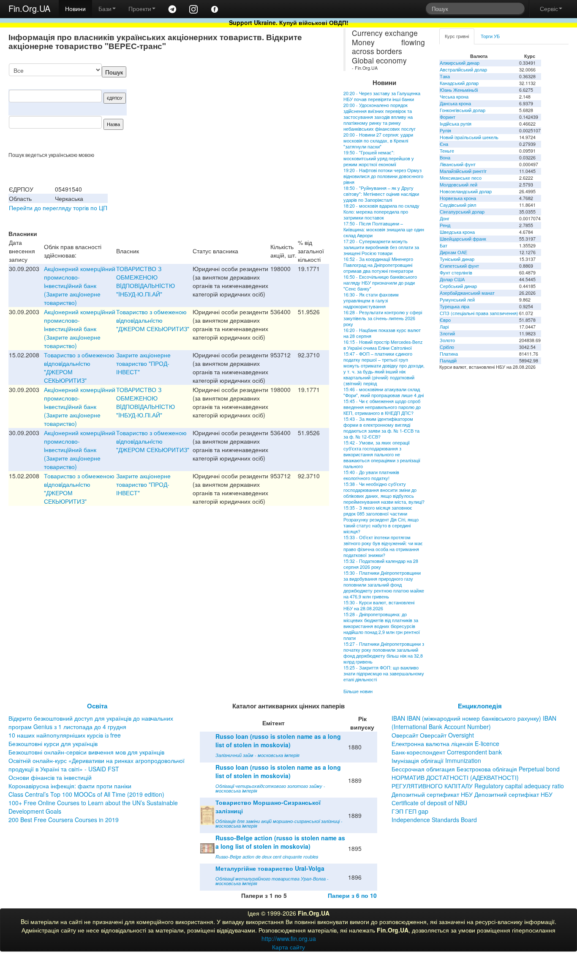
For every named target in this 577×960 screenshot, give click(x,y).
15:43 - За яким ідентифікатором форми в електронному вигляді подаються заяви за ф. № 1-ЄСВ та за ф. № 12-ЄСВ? (381, 428)
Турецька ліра (454, 306)
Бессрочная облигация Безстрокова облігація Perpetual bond (476, 769)
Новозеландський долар (466, 191)
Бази (105, 8)
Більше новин (358, 691)
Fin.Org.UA (29, 8)
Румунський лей (457, 299)
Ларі (444, 327)
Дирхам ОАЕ (453, 252)
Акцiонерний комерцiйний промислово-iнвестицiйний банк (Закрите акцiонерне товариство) (79, 285)
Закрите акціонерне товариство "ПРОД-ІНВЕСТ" (143, 363)
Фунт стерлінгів (456, 272)
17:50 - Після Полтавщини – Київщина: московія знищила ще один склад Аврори (383, 229)
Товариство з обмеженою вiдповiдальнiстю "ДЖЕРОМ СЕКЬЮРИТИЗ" (152, 320)
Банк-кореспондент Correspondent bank (447, 752)
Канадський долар (459, 83)
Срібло (447, 347)
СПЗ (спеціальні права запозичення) (479, 313)
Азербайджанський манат (467, 293)
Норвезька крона (458, 198)
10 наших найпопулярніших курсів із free (64, 735)
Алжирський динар (459, 63)
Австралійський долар (463, 69)
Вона (445, 157)
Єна (444, 144)
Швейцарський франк (463, 239)
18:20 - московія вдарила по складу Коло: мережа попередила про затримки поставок (381, 212)
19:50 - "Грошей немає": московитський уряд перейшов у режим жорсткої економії (378, 158)
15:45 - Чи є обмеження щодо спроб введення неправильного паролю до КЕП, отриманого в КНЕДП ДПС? (382, 407)
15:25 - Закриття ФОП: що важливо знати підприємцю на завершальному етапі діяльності (383, 673)
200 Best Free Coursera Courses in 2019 (63, 819)
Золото (447, 340)
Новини (75, 8)
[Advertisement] (265, 107)
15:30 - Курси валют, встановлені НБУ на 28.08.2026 (378, 605)
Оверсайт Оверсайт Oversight (433, 735)
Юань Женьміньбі (459, 90)
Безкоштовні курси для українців (53, 743)
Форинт (447, 117)
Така (445, 76)
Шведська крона (457, 232)
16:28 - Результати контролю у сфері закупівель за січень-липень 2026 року (382, 318)
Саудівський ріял (458, 205)
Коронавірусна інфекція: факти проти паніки (69, 786)
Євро (445, 320)
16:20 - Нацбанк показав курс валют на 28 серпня (382, 333)
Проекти (139, 8)
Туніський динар (457, 259)
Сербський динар (458, 286)
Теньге (447, 151)
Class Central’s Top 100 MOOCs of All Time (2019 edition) (86, 794)
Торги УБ (490, 36)
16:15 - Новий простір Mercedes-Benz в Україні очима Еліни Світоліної (382, 345)
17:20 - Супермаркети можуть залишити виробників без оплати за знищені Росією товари (381, 247)
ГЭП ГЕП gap (410, 811)
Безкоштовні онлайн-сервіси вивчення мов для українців (86, 752)
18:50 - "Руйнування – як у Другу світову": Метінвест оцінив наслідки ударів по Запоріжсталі (381, 194)
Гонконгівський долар (462, 110)
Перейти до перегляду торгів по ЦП (58, 207)
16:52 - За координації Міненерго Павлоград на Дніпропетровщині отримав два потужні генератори (378, 265)
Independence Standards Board (434, 819)
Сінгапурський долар (462, 211)
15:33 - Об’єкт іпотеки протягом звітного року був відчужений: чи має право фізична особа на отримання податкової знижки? (383, 546)
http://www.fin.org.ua (288, 938)
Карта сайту (288, 947)
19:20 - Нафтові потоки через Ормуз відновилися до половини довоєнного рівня (383, 176)
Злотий (447, 333)
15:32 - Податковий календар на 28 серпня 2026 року (380, 564)
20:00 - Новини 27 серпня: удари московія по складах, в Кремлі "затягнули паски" (378, 141)
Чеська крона (454, 96)
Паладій (448, 360)
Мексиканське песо (461, 178)
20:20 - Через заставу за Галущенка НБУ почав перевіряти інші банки (381, 96)
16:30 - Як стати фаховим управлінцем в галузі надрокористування (371, 300)
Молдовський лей (458, 184)
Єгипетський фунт (459, 266)
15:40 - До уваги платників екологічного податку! (371, 475)
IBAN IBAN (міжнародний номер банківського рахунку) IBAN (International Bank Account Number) (474, 722)
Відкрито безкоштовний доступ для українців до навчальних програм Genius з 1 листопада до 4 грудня (90, 722)
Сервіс (549, 8)
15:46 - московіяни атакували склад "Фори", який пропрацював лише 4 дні (383, 392)
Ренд (445, 225)
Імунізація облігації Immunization (436, 760)
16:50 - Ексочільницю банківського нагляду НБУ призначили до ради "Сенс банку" (380, 283)
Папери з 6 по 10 (352, 895)
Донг (444, 218)
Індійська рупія (455, 124)
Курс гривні (457, 36)
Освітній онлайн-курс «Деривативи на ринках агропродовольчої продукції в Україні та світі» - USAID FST (96, 764)
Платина (449, 354)
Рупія (445, 130)
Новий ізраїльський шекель (469, 137)
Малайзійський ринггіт (463, 171)
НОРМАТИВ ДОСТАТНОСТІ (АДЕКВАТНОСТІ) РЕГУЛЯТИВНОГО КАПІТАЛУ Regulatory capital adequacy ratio (478, 781)
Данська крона (455, 103)
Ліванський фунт (458, 164)
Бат (443, 245)
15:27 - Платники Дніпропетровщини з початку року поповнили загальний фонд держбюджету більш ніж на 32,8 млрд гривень (383, 653)
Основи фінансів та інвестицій (50, 777)
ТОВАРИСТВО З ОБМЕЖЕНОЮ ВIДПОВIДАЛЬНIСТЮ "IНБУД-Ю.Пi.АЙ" (145, 281)
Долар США (452, 279)
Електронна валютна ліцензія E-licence (445, 743)
